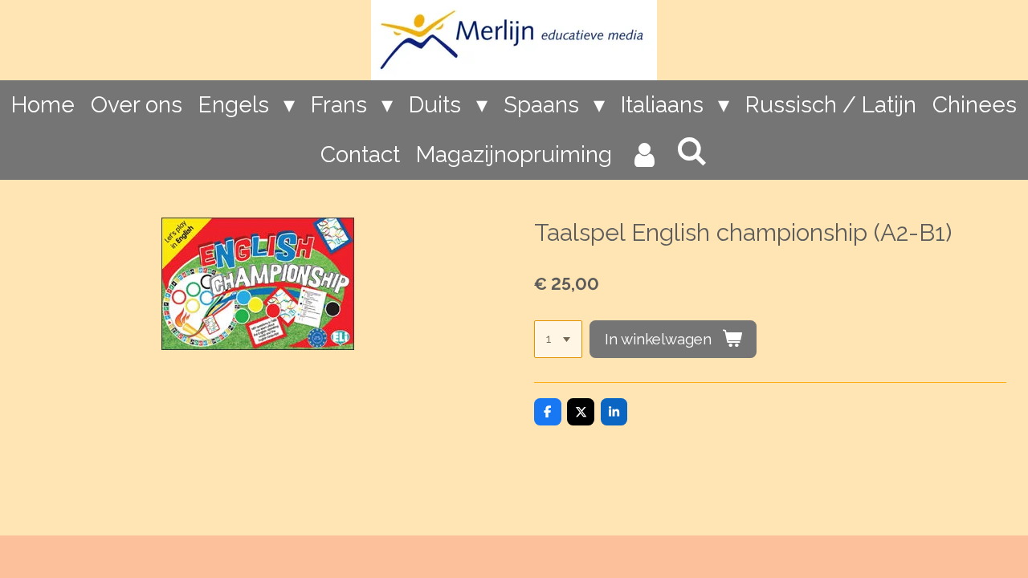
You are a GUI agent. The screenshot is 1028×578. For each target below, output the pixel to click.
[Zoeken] (692, 151)
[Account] (643, 155)
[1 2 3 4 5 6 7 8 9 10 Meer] (558, 339)
